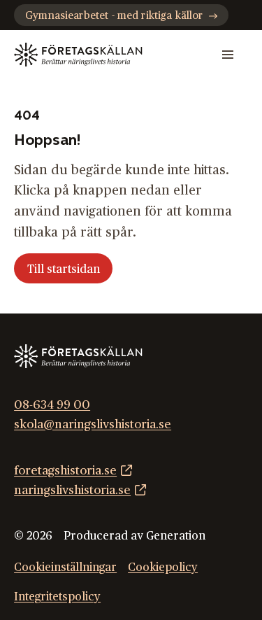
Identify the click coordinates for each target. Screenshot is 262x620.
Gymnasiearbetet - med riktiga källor (114, 15)
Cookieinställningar (65, 567)
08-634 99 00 (52, 405)
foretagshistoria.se (65, 471)
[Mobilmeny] (227, 54)
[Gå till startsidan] (78, 54)
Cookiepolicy (163, 567)
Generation (175, 536)
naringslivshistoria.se (72, 490)
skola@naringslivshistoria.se (92, 424)
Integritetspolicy (57, 597)
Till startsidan (63, 269)
